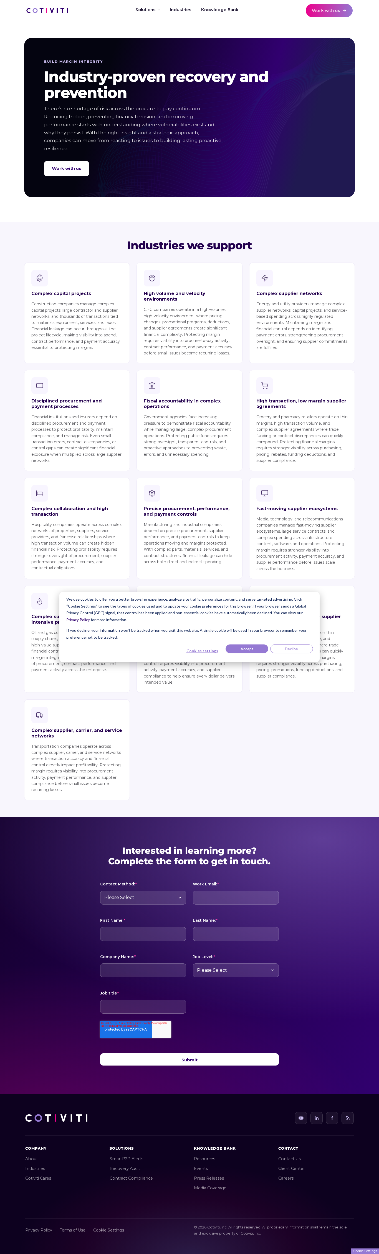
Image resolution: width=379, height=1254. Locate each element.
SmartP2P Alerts (126, 1158)
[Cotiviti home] (47, 10)
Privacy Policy (78, 619)
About (31, 1158)
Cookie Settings (108, 1230)
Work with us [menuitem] (326, 10)
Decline (291, 648)
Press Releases (209, 1178)
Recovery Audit (125, 1168)
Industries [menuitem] (180, 9)
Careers (286, 1178)
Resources (204, 1158)
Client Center (291, 1168)
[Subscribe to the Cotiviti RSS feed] (348, 1118)
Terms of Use (72, 1230)
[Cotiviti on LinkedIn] (316, 1118)
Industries (35, 1168)
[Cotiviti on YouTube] (301, 1118)
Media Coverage (210, 1187)
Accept (247, 648)
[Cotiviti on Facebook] (332, 1118)
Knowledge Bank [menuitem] (219, 9)
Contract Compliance (131, 1178)
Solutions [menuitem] (145, 9)
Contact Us (289, 1158)
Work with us (66, 168)
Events (201, 1168)
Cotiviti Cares (38, 1178)
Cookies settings (202, 650)
